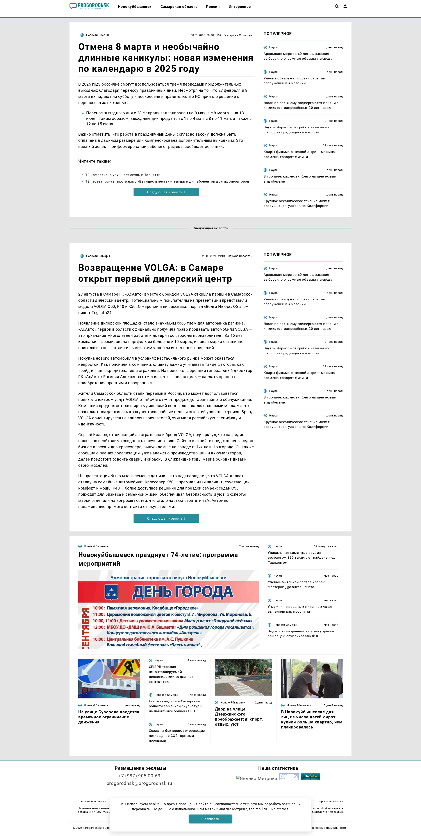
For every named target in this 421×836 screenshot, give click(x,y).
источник (214, 146)
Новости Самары (98, 256)
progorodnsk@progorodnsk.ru (139, 783)
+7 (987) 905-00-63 (139, 776)
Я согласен (210, 819)
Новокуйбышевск (96, 546)
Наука (273, 47)
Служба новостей (240, 256)
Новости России (97, 35)
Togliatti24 (101, 312)
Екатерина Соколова (237, 35)
